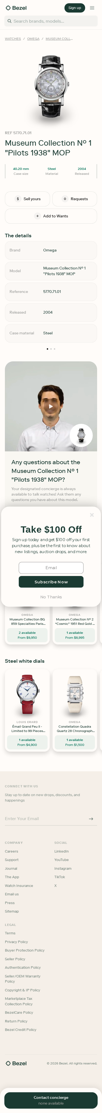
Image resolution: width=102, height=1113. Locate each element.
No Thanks (51, 596)
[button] (51, 529)
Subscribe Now (50, 581)
